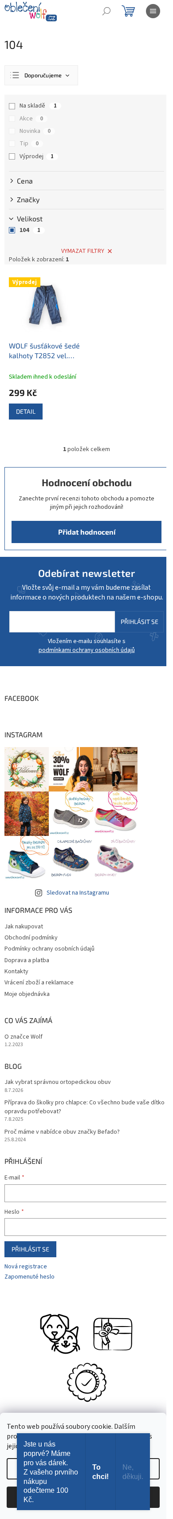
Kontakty (16, 971)
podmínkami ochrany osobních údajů (87, 650)
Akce (31, 118)
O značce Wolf (23, 1037)
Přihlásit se (139, 621)
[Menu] (153, 11)
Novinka (35, 131)
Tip (29, 143)
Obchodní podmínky (31, 937)
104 (30, 230)
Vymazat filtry (82, 251)
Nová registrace (25, 1267)
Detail (25, 411)
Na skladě (38, 105)
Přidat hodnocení (86, 532)
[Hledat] (106, 11)
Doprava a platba (26, 960)
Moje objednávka (27, 994)
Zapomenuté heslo (29, 1277)
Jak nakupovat (23, 926)
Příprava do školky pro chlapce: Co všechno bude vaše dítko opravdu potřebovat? (84, 1107)
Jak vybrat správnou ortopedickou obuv (57, 1082)
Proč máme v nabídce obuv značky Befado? (62, 1132)
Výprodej (37, 156)
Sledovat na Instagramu (78, 892)
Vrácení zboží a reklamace (39, 982)
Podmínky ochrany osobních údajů (49, 948)
